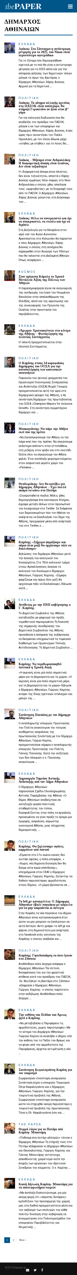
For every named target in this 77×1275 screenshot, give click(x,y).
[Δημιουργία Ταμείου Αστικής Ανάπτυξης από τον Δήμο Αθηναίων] (9, 777)
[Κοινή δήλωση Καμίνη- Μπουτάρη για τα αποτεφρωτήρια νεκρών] (9, 1183)
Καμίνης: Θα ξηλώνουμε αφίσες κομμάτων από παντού (41, 848)
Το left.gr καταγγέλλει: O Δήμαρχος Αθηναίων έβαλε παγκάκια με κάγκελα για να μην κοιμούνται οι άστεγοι (45, 905)
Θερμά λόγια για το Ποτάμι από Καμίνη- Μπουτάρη (41, 1130)
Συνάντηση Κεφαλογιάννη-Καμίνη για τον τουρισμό (45, 1071)
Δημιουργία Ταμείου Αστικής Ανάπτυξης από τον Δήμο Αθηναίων (43, 780)
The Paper (30, 1124)
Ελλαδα (27, 44)
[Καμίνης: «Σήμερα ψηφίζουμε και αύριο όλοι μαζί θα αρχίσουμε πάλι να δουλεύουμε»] (9, 541)
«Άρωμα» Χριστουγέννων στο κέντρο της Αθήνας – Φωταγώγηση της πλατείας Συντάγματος (44, 334)
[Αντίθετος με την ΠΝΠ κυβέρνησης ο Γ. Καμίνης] (9, 603)
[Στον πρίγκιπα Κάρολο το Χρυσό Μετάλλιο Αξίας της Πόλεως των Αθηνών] (9, 275)
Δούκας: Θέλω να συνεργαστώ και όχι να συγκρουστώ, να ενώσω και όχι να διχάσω (45, 221)
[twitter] (35, 1270)
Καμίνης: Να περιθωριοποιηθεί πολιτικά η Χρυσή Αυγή (40, 665)
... (51, 86)
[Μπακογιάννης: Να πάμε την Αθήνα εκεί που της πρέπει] (9, 428)
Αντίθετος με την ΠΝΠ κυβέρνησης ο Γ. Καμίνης (45, 606)
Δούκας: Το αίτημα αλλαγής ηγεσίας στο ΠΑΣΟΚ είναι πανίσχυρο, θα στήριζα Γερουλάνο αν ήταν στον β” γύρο (44, 107)
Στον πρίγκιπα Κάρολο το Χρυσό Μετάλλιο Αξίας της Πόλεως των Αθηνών (42, 280)
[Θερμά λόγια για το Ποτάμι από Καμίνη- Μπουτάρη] (9, 1128)
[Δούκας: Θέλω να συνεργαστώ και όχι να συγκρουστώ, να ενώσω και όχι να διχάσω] (9, 217)
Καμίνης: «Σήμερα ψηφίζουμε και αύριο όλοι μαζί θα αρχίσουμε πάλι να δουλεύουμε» (45, 545)
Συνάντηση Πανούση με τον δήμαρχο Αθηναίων (44, 716)
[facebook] (42, 1270)
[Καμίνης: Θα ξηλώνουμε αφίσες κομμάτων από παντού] (9, 845)
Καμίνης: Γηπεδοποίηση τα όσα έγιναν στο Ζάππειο (45, 957)
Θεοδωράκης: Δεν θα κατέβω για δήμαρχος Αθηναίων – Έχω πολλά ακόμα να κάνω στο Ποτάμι (42, 487)
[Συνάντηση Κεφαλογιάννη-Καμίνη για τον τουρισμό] (9, 1069)
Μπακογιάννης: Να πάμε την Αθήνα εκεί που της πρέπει (43, 430)
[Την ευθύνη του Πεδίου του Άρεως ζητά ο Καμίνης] (9, 1013)
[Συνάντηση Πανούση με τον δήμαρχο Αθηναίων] (9, 714)
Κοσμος (27, 271)
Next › (22, 1240)
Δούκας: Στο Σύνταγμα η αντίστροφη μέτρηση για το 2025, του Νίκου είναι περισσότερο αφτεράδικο (44, 52)
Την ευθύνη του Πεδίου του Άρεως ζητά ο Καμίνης (43, 1016)
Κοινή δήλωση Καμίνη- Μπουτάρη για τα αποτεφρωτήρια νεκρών (46, 1185)
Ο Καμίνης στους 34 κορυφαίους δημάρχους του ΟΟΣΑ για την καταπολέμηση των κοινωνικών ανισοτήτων (41, 367)
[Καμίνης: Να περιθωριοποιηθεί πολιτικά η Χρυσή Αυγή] (9, 663)
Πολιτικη (29, 98)
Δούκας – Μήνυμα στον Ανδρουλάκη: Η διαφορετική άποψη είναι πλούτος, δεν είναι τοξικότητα (45, 163)
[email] (27, 1270)
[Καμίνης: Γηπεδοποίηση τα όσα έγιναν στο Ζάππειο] (9, 954)
